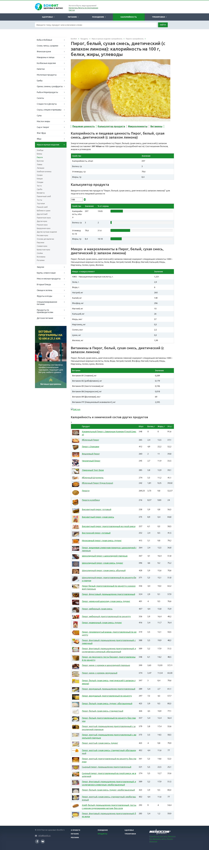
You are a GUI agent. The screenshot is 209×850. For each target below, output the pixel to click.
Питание (73, 17)
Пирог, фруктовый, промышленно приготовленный (108, 594)
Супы (39, 115)
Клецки (40, 179)
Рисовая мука (42, 235)
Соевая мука (42, 246)
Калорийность (129, 17)
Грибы (40, 80)
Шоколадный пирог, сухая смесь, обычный (104, 570)
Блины (39, 154)
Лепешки (40, 168)
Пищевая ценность (83, 126)
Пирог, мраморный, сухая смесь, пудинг (102, 622)
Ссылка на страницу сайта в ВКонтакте (43, 841)
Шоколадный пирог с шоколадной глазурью (105, 556)
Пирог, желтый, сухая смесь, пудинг (100, 743)
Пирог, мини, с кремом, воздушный (99, 673)
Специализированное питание (47, 303)
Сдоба (39, 189)
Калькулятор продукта (111, 126)
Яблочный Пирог (90, 440)
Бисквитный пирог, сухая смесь (98, 517)
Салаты (40, 98)
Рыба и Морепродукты (47, 92)
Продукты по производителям (45, 311)
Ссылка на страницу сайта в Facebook (37, 841)
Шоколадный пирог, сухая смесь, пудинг (102, 563)
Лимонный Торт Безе (93, 470)
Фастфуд (41, 133)
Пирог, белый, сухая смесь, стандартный (102, 711)
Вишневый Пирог (91, 454)
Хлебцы (40, 150)
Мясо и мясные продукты (49, 279)
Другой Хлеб (42, 214)
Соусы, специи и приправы (49, 110)
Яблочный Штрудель (93, 477)
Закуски (40, 267)
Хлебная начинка (44, 171)
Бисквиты (41, 193)
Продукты (102, 834)
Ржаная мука (42, 225)
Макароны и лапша (45, 57)
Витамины (156, 126)
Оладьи (40, 182)
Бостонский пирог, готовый (96, 533)
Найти (163, 25)
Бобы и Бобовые (44, 40)
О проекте (75, 830)
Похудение (98, 17)
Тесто (39, 186)
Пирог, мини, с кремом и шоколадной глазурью (106, 665)
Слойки (40, 253)
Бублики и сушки (43, 211)
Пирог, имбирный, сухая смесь (97, 609)
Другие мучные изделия (47, 232)
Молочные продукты (47, 75)
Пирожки (40, 242)
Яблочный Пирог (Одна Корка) (97, 483)
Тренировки (159, 17)
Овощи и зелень (44, 290)
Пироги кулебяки (91, 500)
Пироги (40, 157)
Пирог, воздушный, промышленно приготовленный (108, 689)
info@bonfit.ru (44, 836)
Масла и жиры (43, 121)
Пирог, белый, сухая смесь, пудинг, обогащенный (107, 703)
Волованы (41, 257)
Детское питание (45, 318)
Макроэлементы (137, 126)
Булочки (40, 161)
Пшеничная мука (44, 218)
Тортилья (41, 203)
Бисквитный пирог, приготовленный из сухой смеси (108, 526)
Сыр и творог (43, 127)
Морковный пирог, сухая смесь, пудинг (102, 540)
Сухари (40, 175)
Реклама (75, 837)
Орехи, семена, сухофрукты (50, 86)
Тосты (39, 200)
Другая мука (42, 221)
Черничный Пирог (91, 460)
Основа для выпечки (45, 239)
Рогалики (41, 260)
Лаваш (39, 164)
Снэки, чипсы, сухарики (47, 46)
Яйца (39, 139)
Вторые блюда (44, 284)
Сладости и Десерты (47, 104)
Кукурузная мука (43, 228)
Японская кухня (44, 51)
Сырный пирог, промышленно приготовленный (106, 767)
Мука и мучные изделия (48, 145)
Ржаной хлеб (42, 207)
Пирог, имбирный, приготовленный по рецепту (106, 616)
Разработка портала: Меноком (162, 836)
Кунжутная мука (43, 250)
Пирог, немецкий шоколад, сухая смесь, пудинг (106, 601)
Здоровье (48, 17)
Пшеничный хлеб (44, 196)
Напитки (41, 69)
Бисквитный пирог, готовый (96, 509)
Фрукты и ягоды (44, 296)
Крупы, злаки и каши (46, 273)
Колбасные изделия (46, 63)
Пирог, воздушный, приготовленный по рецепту (107, 696)
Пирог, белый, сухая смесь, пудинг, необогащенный (108, 790)
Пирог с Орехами (90, 446)
